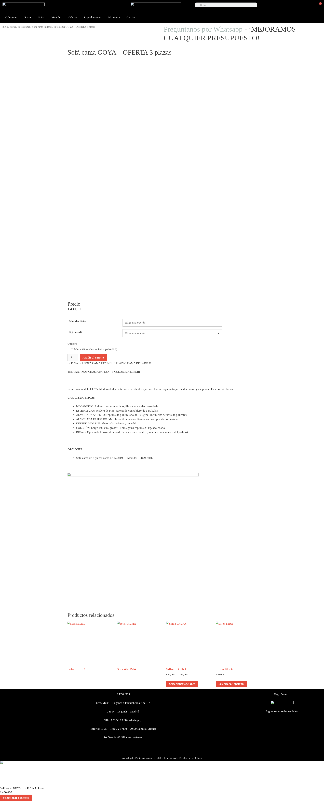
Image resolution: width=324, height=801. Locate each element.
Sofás (13, 26)
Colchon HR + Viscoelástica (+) (93, 349)
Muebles (56, 17)
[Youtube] (108, 7)
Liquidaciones (92, 17)
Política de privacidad (166, 758)
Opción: (72, 343)
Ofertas (73, 17)
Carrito (131, 17)
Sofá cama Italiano (42, 26)
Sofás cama (24, 26)
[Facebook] (87, 7)
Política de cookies (144, 758)
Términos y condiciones (190, 758)
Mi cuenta (114, 17)
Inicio (5, 26)
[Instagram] (119, 7)
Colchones (11, 17)
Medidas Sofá (77, 321)
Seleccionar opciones (182, 683)
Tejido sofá (76, 332)
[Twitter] (98, 7)
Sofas (41, 17)
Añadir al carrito (93, 357)
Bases (27, 17)
